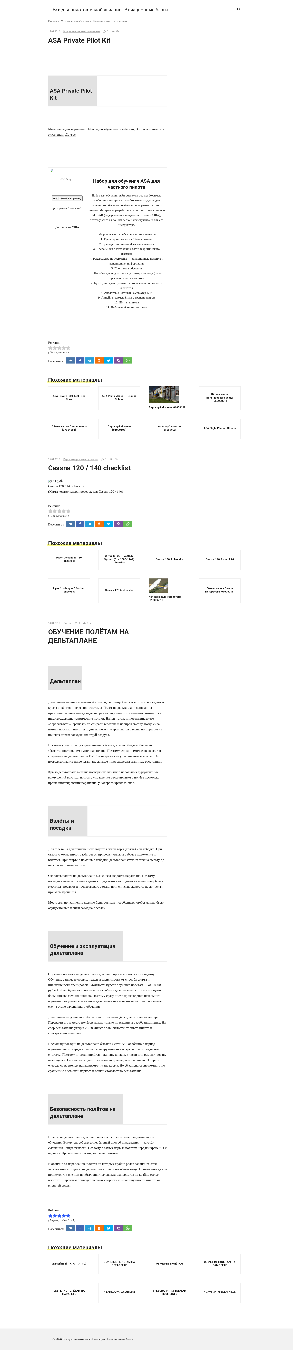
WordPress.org (199, 297)
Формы (194, 203)
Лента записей (199, 282)
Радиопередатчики (202, 49)
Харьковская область (203, 211)
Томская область (200, 168)
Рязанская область (201, 78)
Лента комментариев (203, 290)
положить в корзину (67, 198)
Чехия (194, 246)
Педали (194, 14)
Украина (195, 182)
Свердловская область (204, 111)
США (193, 139)
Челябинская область (203, 232)
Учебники (126, 129)
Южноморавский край (204, 253)
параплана (97, 750)
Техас (193, 161)
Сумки (194, 132)
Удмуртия (196, 175)
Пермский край (200, 28)
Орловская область (202, 6)
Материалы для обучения (66, 129)
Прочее (194, 35)
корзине (61, 208)
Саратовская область (203, 103)
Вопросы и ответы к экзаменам (81, 31)
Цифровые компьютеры (205, 225)
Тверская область (201, 153)
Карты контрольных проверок (80, 459)
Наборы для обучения (102, 129)
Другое (70, 134)
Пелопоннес (198, 21)
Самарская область (202, 85)
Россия (194, 63)
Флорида (195, 196)
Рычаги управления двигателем (210, 71)
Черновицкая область (204, 239)
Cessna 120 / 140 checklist (66, 486)
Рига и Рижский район (204, 56)
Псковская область (202, 42)
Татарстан (196, 146)
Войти (194, 275)
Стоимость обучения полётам (209, 125)
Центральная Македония (206, 218)
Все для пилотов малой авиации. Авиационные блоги (110, 9)
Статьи (67, 623)
